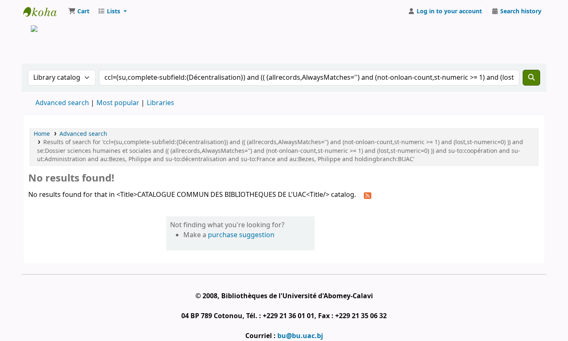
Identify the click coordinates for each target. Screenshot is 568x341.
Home (42, 134)
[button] (79, 12)
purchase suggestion (241, 235)
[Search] (531, 78)
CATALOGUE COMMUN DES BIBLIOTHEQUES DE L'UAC (44, 11)
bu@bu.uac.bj (300, 336)
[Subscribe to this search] (368, 195)
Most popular (117, 103)
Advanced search (62, 103)
